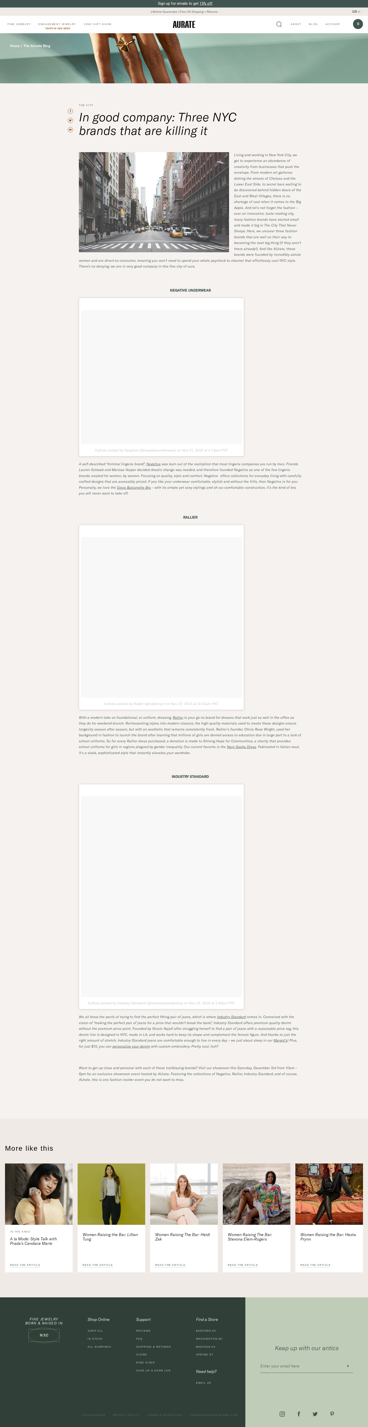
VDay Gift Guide (98, 24)
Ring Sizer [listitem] (145, 1362)
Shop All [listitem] (95, 1330)
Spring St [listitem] (204, 1354)
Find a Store (207, 1319)
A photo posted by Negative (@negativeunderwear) (135, 450)
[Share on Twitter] (73, 120)
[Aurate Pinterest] (332, 1413)
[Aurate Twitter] (315, 1414)
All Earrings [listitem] (99, 1346)
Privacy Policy (126, 1415)
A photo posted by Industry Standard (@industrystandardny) (135, 1003)
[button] (359, 12)
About (296, 24)
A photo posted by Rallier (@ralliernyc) (134, 704)
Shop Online (99, 1319)
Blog (313, 24)
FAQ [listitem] (139, 1338)
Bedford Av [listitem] (206, 1330)
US (354, 11)
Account (332, 24)
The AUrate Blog (37, 46)
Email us (203, 1382)
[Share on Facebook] (73, 111)
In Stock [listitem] (95, 1338)
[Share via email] (73, 129)
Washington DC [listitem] (209, 1338)
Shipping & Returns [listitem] (153, 1346)
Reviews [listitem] (143, 1330)
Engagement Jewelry (57, 24)
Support (143, 1319)
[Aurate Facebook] (299, 1413)
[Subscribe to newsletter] (348, 1366)
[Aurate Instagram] (282, 1414)
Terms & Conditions (164, 1415)
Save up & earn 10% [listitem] (153, 1370)
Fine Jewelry (19, 24)
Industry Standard (231, 1017)
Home (15, 46)
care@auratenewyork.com (214, 1415)
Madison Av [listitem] (206, 1346)
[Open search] (279, 25)
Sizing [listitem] (141, 1354)
